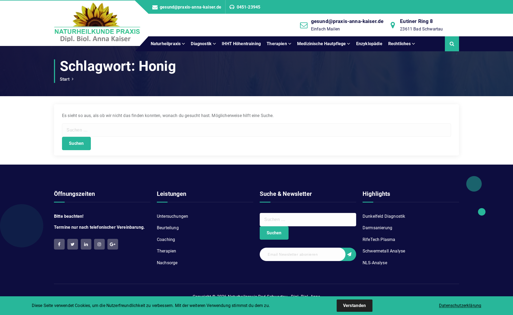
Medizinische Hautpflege (321, 43)
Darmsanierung (377, 227)
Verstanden (354, 305)
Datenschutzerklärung (460, 305)
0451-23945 (249, 7)
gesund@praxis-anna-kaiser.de (190, 7)
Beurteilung (168, 227)
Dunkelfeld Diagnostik (384, 216)
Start (64, 79)
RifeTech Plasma (379, 239)
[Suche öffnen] (452, 44)
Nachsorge (167, 262)
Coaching (166, 239)
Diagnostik (201, 43)
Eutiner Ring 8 (416, 21)
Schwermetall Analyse (384, 251)
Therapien (277, 43)
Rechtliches (399, 43)
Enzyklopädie (369, 43)
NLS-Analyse (375, 262)
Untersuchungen (172, 216)
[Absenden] (346, 254)
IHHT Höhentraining (241, 43)
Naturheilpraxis (166, 43)
